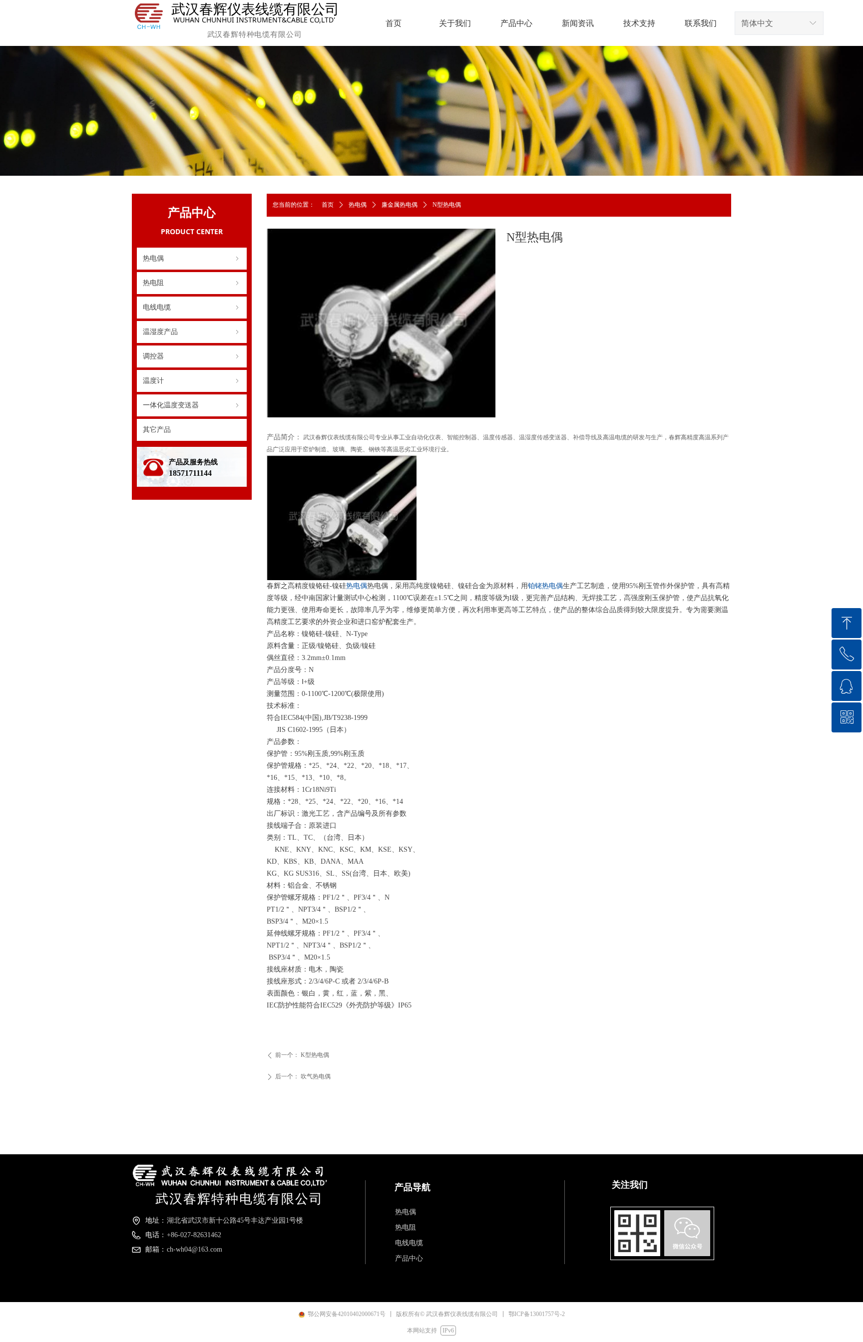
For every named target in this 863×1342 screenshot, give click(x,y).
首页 (328, 204)
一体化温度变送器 (192, 405)
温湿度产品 (192, 332)
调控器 (192, 356)
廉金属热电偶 (400, 204)
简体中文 (757, 23)
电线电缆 (192, 307)
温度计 (192, 380)
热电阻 (192, 283)
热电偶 (192, 258)
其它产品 (157, 429)
